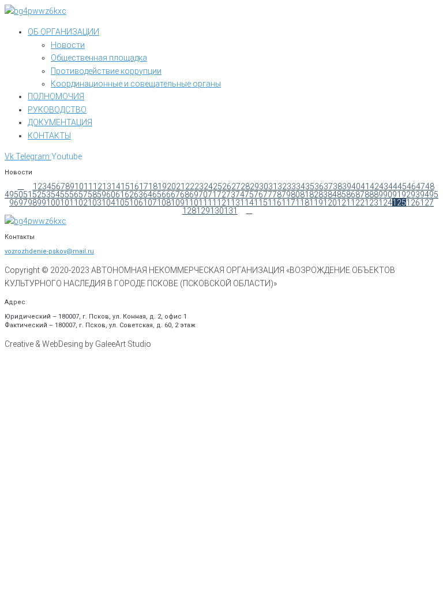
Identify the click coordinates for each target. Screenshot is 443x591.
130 (217, 211)
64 (147, 194)
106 (136, 203)
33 (291, 186)
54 (55, 194)
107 (150, 203)
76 (258, 194)
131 (231, 211)
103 (95, 203)
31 (272, 186)
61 (120, 194)
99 (41, 203)
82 (313, 194)
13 (106, 186)
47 (420, 186)
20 (171, 186)
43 (383, 186)
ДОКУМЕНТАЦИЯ (60, 122)
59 (101, 194)
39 (346, 186)
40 (356, 186)
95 (433, 194)
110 (191, 203)
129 (203, 211)
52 (37, 194)
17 (143, 186)
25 (217, 186)
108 (164, 203)
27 (236, 186)
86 (350, 194)
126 (413, 203)
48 (429, 186)
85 (341, 194)
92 (406, 194)
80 (295, 194)
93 (415, 194)
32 (282, 186)
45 (402, 186)
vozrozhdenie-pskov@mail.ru (49, 251)
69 (193, 194)
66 (166, 194)
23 (199, 186)
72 (221, 194)
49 (9, 194)
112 (219, 203)
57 (83, 194)
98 (32, 203)
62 (129, 194)
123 (371, 203)
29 (254, 186)
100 (53, 203)
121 (344, 203)
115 (261, 203)
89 (378, 194)
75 (249, 194)
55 (64, 194)
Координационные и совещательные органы (136, 83)
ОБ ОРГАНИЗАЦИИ (63, 31)
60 (110, 194)
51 (27, 194)
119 (316, 203)
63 (138, 194)
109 (178, 203)
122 (358, 203)
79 (286, 194)
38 (337, 186)
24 (208, 186)
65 (157, 194)
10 (79, 186)
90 (387, 194)
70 (203, 194)
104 (108, 203)
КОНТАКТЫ (49, 135)
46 (411, 186)
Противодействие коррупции (106, 71)
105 (122, 203)
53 (46, 194)
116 (274, 203)
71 (212, 194)
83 (323, 194)
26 (226, 186)
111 (205, 203)
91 (396, 194)
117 (288, 203)
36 (319, 186)
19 (162, 186)
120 (330, 203)
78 (276, 194)
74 (240, 194)
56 (73, 194)
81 (304, 194)
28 (245, 186)
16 (134, 186)
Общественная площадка (99, 57)
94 (424, 194)
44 (392, 186)
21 (180, 186)
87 (360, 194)
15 (125, 186)
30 (263, 186)
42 (374, 186)
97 (23, 203)
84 (332, 194)
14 (116, 186)
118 (302, 203)
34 (300, 186)
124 (385, 203)
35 (309, 186)
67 (175, 194)
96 (13, 203)
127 (427, 203)
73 (230, 194)
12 (97, 186)
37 (328, 186)
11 (88, 186)
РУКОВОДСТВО (57, 109)
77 (267, 194)
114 (247, 203)
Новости (68, 45)
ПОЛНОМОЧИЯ (56, 96)
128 (189, 211)
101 (67, 203)
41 (365, 186)
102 (81, 203)
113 (233, 203)
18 (152, 186)
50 (18, 194)
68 (184, 194)
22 (189, 186)
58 (92, 194)
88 (369, 194)
